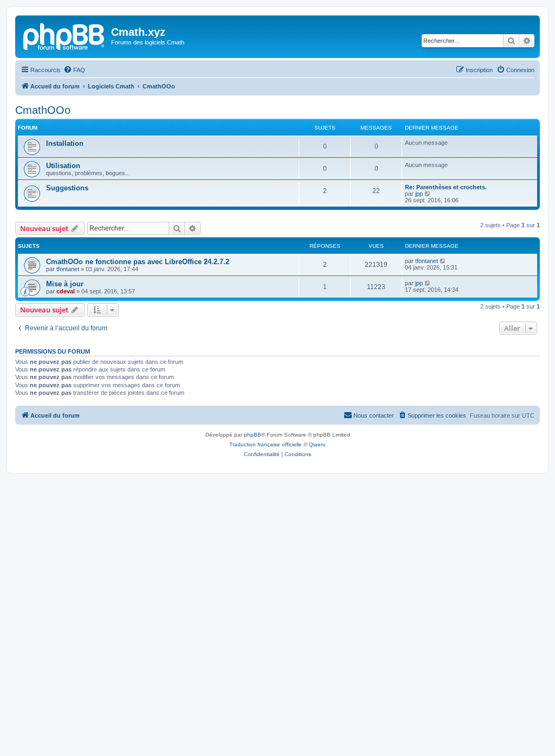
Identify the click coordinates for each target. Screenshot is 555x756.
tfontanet (67, 269)
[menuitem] (74, 69)
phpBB (252, 435)
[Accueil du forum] (64, 35)
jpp (419, 193)
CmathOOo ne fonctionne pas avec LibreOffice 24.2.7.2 (137, 262)
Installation (64, 143)
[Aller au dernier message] (443, 261)
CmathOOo (42, 110)
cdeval (65, 291)
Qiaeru (317, 444)
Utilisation (63, 166)
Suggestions (67, 188)
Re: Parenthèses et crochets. (446, 187)
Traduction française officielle (265, 444)
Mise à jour (64, 284)
